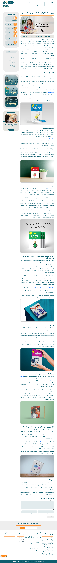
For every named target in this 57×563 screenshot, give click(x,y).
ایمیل (36, 509)
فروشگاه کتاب (30, 3)
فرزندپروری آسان (40, 441)
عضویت (22, 527)
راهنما (16, 2)
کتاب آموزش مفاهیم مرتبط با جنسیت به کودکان (44, 287)
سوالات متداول (21, 541)
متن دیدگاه (52, 500)
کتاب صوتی (26, 3)
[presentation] (4, 121)
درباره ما (34, 3)
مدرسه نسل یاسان (38, 4)
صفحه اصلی (46, 3)
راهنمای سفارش (21, 537)
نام (53, 509)
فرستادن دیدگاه (50, 516)
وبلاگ (42, 2)
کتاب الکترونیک (21, 3)
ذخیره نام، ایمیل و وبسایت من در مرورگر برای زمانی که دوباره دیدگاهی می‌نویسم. (38, 513)
